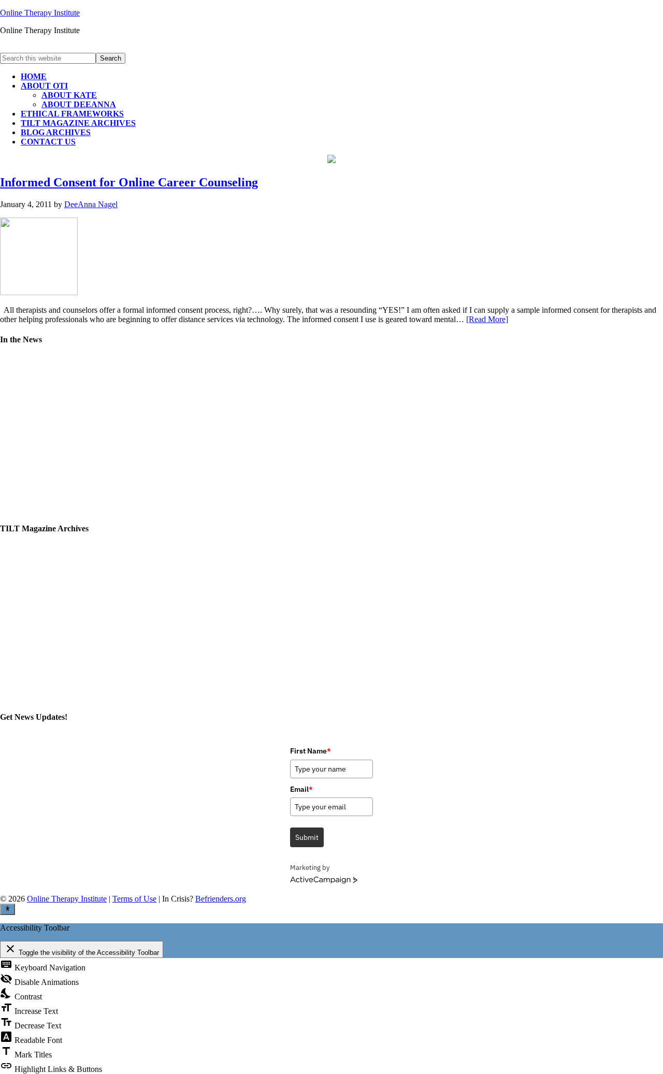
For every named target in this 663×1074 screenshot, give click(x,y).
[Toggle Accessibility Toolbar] (7, 909)
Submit (307, 837)
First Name (310, 751)
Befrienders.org (220, 898)
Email (301, 789)
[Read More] (487, 319)
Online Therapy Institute (40, 12)
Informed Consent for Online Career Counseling (129, 182)
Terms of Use (134, 898)
